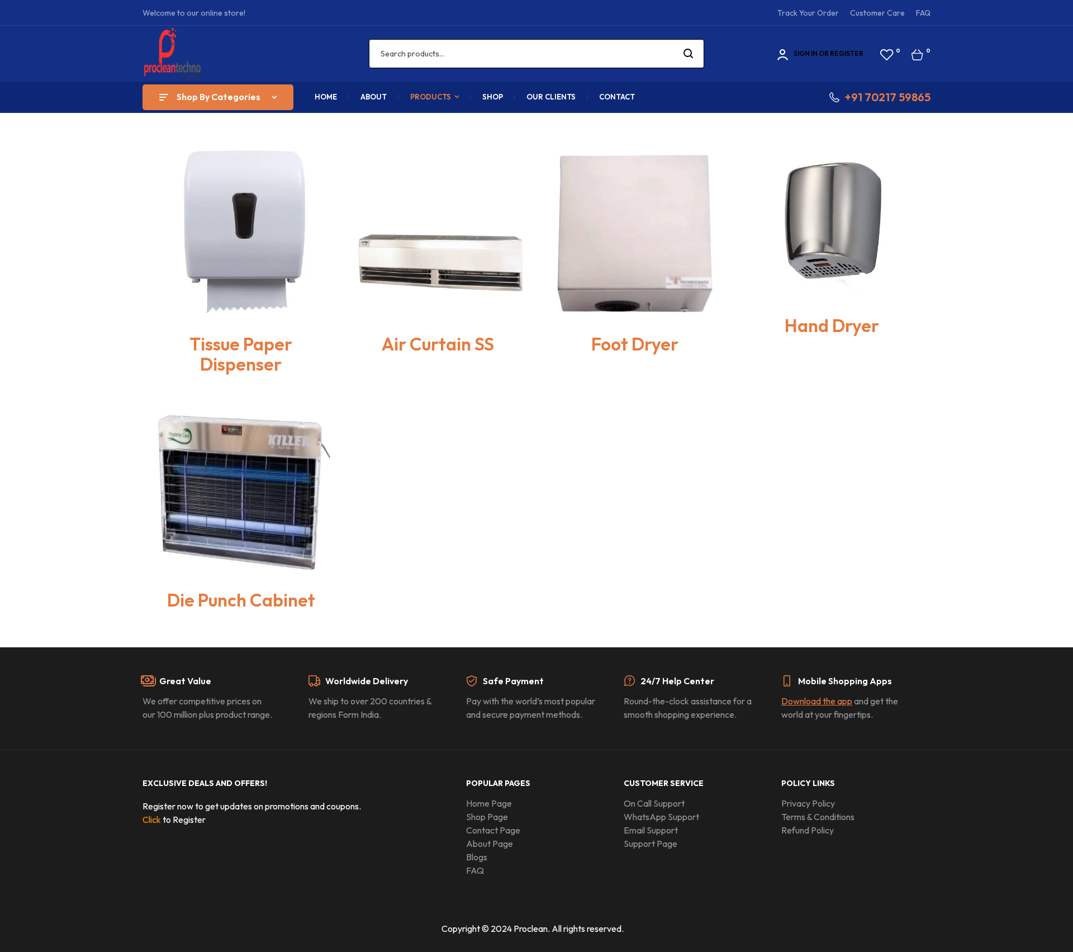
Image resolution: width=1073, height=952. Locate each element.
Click (152, 819)
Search (688, 53)
